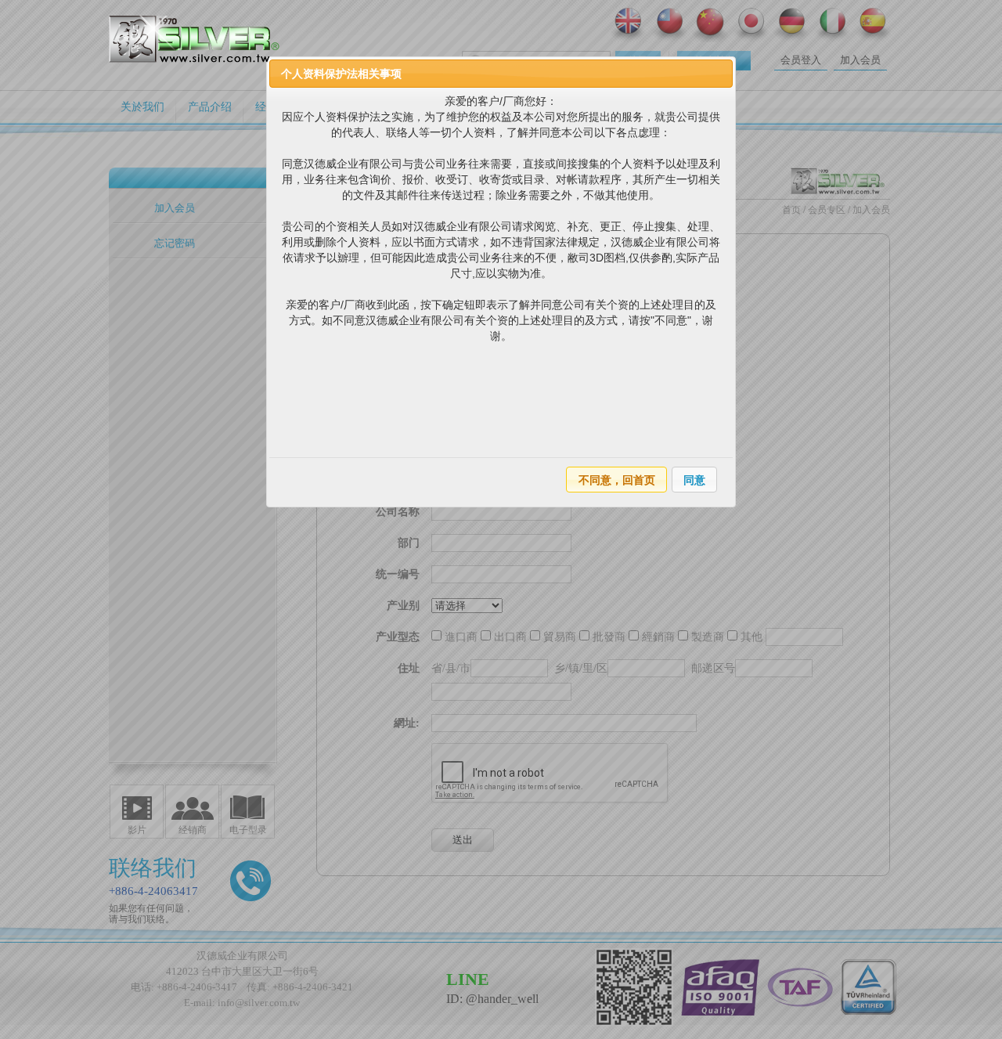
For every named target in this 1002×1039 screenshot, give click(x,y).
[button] (616, 479)
